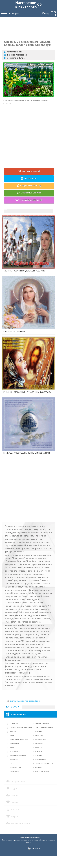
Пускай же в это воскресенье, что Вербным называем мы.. (27, 392)
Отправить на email (31, 171)
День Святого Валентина (19, 739)
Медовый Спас (40, 759)
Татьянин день (40, 739)
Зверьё (14, 817)
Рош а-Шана (14, 771)
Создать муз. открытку (30, 186)
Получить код (30, 179)
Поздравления (18, 782)
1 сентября (39, 735)
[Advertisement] (28, 26)
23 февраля (39, 743)
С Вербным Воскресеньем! (14, 332)
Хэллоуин (38, 767)
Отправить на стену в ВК (31, 200)
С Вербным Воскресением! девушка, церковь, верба (24, 271)
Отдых (14, 788)
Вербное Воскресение (17, 55)
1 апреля (38, 731)
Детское (15, 810)
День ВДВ (38, 747)
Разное (14, 796)
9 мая (12, 747)
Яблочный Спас (15, 767)
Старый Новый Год (42, 723)
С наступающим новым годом (21, 727)
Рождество (39, 751)
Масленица (14, 759)
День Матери (14, 743)
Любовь (14, 803)
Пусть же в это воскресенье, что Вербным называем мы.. (27, 453)
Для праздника (18, 715)
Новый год (14, 723)
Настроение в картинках (11, 840)
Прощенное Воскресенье (44, 763)
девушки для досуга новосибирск (25, 701)
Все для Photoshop (20, 824)
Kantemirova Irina (14, 52)
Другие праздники (42, 771)
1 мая (12, 735)
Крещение (38, 755)
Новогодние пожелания (44, 727)
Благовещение (15, 751)
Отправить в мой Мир (31, 193)
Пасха (12, 763)
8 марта (13, 731)
